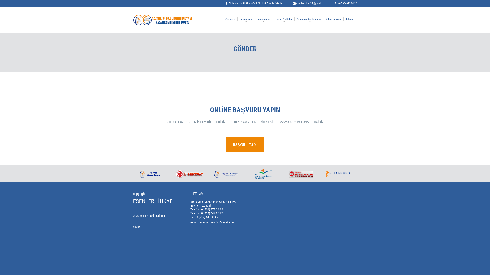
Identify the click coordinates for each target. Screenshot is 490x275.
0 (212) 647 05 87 (212, 213)
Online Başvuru (333, 18)
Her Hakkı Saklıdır (154, 216)
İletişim (349, 18)
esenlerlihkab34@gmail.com (311, 3)
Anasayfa (230, 18)
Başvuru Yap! (245, 144)
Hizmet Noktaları (283, 18)
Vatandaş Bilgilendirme (308, 18)
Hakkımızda (245, 18)
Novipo (136, 227)
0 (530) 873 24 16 (347, 3)
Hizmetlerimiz (263, 18)
